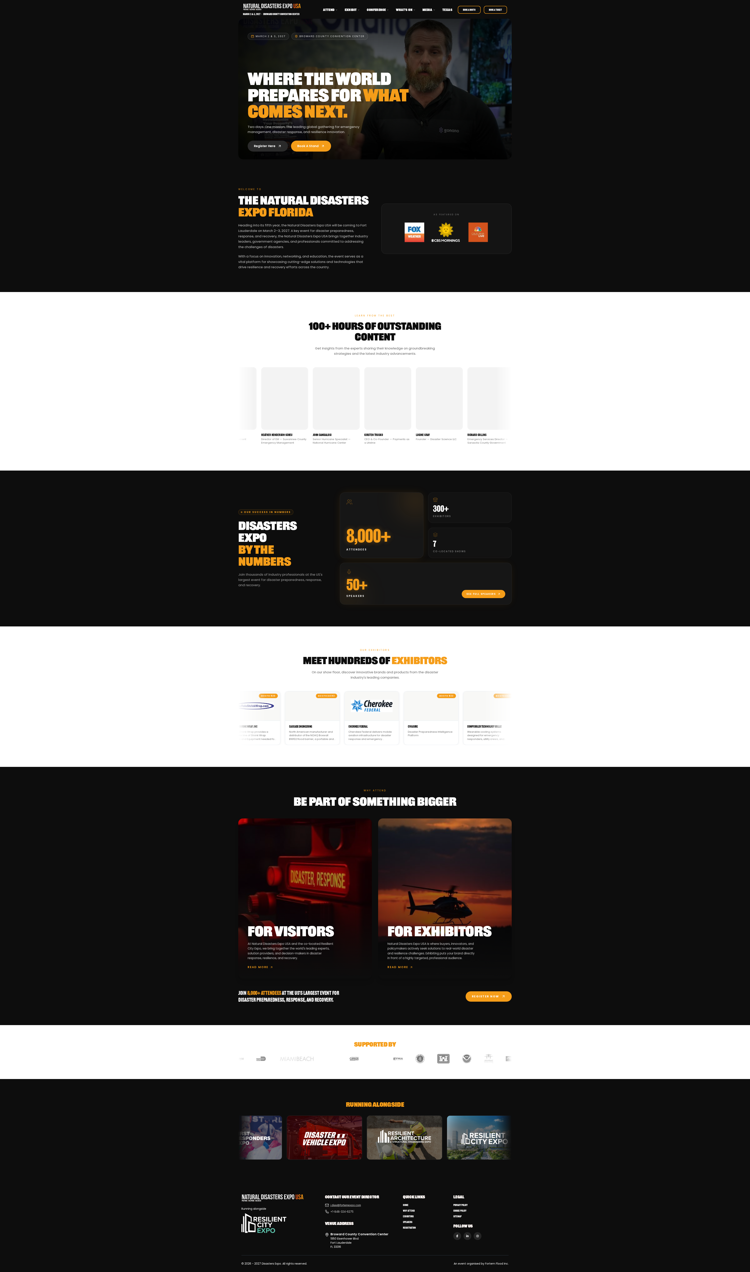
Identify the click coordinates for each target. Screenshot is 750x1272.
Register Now (485, 996)
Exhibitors (408, 1216)
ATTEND (328, 10)
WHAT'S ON (404, 10)
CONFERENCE (376, 10)
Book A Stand (308, 146)
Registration (409, 1227)
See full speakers (481, 594)
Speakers (407, 1222)
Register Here (264, 146)
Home (405, 1205)
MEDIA (427, 10)
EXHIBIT (351, 10)
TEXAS (447, 10)
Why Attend (409, 1210)
